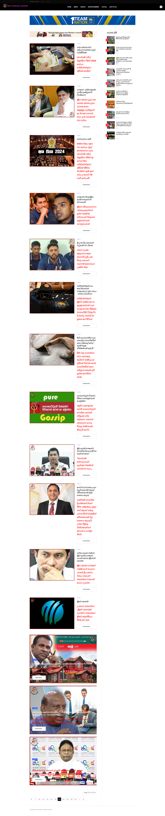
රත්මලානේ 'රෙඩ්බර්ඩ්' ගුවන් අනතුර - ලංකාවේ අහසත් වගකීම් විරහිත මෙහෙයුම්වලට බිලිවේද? (124, 82)
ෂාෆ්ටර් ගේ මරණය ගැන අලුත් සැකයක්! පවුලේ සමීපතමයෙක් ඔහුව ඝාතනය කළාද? (86, 491)
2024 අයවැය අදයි (84, 139)
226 (55, 799)
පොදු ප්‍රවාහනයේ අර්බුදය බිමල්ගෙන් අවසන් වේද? (123, 112)
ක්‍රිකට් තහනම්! (83, 601)
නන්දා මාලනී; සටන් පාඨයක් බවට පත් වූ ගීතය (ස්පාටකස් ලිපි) (123, 49)
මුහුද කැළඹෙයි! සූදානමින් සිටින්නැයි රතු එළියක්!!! (123, 37)
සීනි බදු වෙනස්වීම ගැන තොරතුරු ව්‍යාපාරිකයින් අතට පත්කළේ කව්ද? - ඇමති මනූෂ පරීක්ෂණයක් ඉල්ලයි (86, 343)
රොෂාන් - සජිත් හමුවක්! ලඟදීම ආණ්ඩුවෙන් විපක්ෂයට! (86, 92)
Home (69, 7)
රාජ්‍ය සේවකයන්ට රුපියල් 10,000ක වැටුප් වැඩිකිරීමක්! (86, 50)
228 (63, 799)
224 (47, 799)
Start (31, 799)
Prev (35, 799)
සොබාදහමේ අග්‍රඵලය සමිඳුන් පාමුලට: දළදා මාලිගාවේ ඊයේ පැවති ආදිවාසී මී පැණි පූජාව (124, 123)
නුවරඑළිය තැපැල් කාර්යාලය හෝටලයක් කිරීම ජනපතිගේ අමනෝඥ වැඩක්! (62, 663)
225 (51, 799)
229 (67, 799)
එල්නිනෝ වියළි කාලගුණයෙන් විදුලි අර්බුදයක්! (124, 102)
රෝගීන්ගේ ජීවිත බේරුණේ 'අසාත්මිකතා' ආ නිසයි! (123, 133)
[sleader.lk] (15, 6)
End (83, 799)
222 (39, 799)
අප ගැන (47, 1)
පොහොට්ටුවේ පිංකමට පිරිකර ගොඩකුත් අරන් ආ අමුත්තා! (86, 398)
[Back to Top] (159, 810)
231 (75, 799)
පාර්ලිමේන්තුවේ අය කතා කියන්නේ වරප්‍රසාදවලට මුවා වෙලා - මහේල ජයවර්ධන (87, 290)
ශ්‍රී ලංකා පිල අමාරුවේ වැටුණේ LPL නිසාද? (85, 243)
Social (104, 7)
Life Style (113, 7)
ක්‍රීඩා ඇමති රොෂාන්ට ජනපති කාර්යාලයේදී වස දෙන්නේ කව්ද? (87, 451)
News (76, 7)
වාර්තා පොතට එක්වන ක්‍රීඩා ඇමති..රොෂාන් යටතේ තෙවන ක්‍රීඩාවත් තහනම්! (86, 557)
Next (79, 799)
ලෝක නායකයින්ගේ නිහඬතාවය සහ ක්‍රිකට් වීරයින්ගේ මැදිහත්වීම (122, 92)
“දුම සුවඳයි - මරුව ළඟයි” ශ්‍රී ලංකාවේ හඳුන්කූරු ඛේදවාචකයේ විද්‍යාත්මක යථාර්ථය (123, 71)
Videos (82, 7)
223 (43, 799)
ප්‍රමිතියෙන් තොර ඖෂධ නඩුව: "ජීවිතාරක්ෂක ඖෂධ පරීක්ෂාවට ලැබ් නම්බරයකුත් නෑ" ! (124, 60)
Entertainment (93, 7)
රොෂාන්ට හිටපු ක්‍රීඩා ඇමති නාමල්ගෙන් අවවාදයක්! (85, 199)
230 (71, 799)
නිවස (43, 1)
